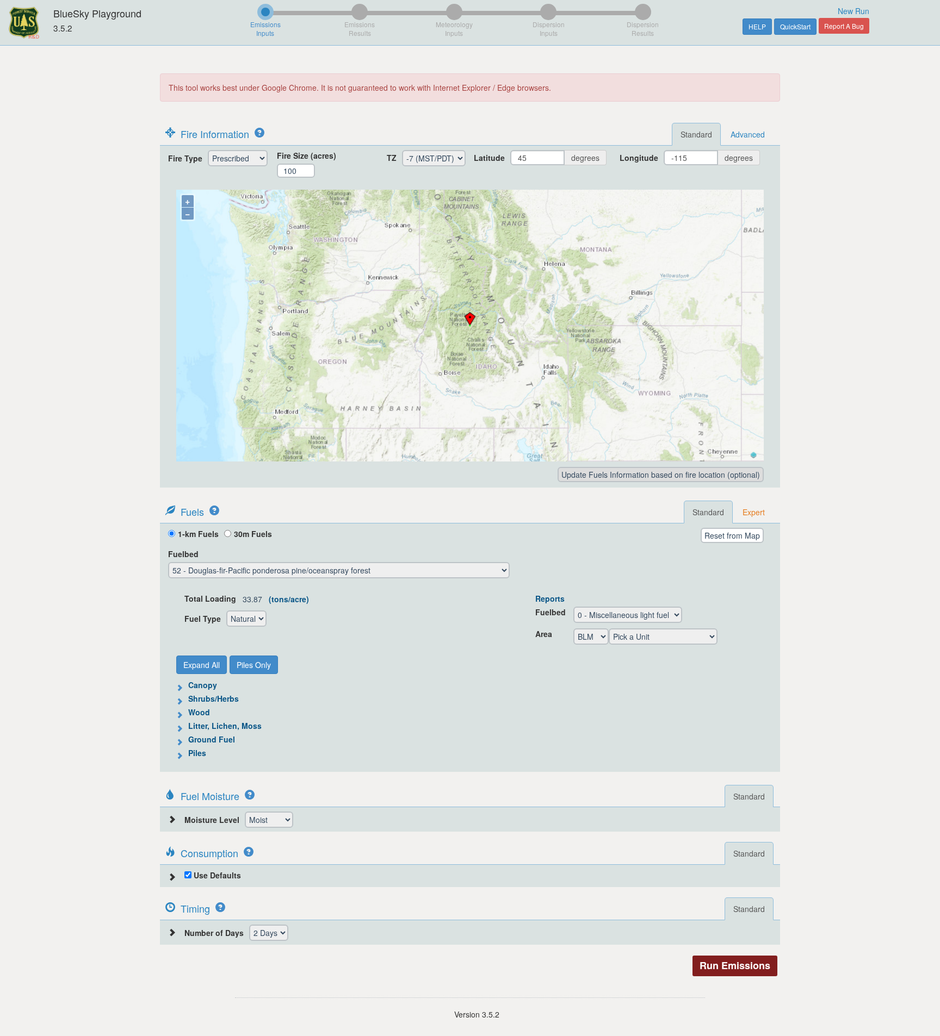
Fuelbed (183, 553)
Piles (197, 752)
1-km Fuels (198, 533)
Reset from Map (732, 535)
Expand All (201, 664)
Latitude (489, 157)
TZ (392, 157)
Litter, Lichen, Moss (225, 725)
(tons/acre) (289, 599)
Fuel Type (202, 618)
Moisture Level (211, 819)
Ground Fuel (211, 739)
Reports (550, 598)
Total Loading (210, 598)
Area (543, 633)
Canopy (202, 684)
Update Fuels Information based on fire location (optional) (660, 474)
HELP (757, 26)
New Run (853, 10)
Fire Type (185, 158)
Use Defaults (216, 875)
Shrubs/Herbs (213, 698)
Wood (199, 712)
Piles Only (254, 664)
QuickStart (795, 26)
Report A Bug (844, 25)
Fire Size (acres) (306, 155)
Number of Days (214, 932)
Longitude (639, 157)
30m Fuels (253, 533)
